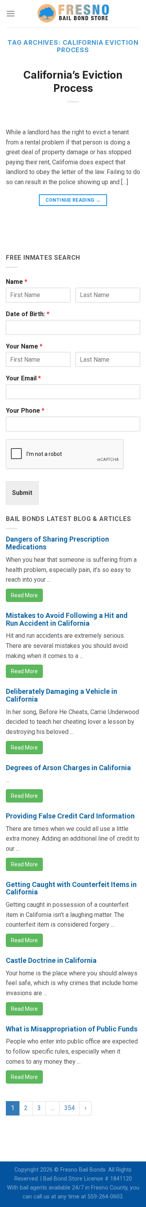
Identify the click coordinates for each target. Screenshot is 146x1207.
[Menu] (10, 13)
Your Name (24, 346)
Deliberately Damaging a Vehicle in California (61, 695)
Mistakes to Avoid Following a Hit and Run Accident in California (67, 619)
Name (16, 281)
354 (69, 1108)
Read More (24, 595)
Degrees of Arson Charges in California (68, 768)
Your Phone (25, 410)
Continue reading (73, 200)
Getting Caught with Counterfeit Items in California (71, 888)
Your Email (23, 378)
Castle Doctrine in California (51, 960)
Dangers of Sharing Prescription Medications (57, 543)
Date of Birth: (27, 314)
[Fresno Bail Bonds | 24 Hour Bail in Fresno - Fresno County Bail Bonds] (73, 13)
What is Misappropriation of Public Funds (71, 1029)
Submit (22, 492)
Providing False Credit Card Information (70, 816)
